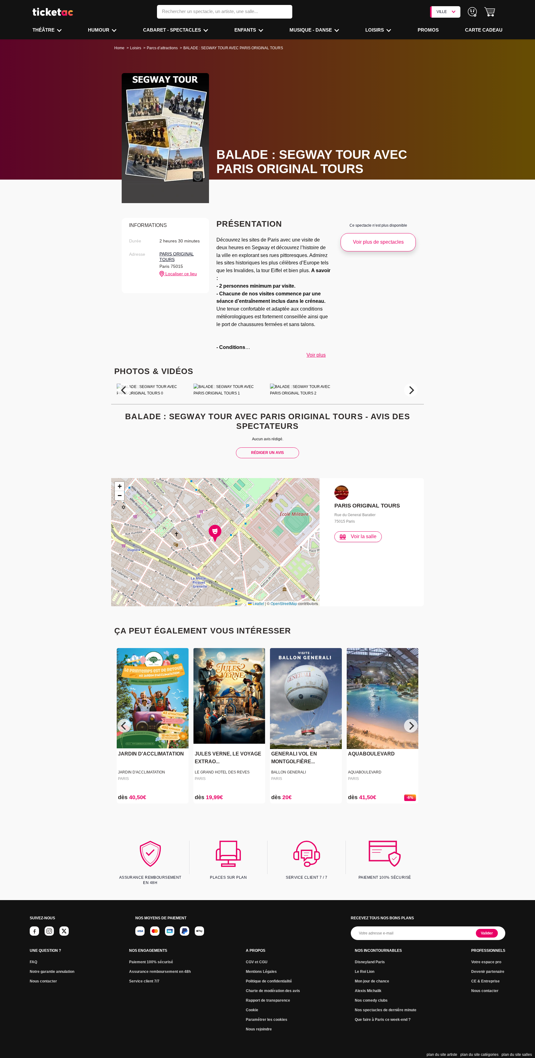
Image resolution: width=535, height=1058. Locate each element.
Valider (487, 933)
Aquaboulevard (364, 772)
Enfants (245, 30)
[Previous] (124, 390)
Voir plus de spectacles (378, 242)
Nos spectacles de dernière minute (385, 1010)
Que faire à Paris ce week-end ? (383, 1019)
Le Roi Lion (364, 971)
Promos (428, 30)
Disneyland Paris (370, 962)
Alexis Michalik (368, 991)
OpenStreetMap (284, 603)
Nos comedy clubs (371, 1000)
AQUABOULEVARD (371, 754)
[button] (489, 12)
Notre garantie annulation (52, 971)
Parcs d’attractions (162, 48)
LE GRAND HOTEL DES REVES (222, 772)
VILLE (442, 12)
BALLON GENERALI (288, 772)
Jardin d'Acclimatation (141, 772)
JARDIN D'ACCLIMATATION (151, 754)
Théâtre (44, 30)
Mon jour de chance (372, 981)
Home (119, 48)
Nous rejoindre (259, 1029)
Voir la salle (363, 536)
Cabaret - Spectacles (172, 30)
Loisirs (375, 30)
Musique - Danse (311, 30)
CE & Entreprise (485, 981)
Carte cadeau (483, 30)
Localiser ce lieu (180, 273)
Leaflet (258, 603)
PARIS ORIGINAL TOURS (176, 256)
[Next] (411, 390)
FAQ (33, 962)
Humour (99, 30)
